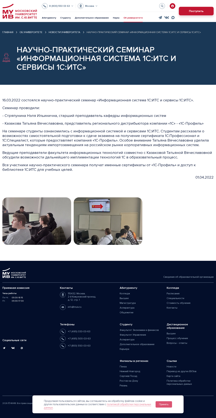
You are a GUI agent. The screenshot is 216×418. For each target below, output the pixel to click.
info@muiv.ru (74, 307)
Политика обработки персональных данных (179, 382)
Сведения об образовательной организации (188, 277)
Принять (164, 404)
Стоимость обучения (178, 303)
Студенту (65, 18)
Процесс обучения (177, 338)
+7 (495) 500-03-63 (79, 338)
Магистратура (128, 303)
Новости (171, 366)
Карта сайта (173, 376)
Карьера (124, 349)
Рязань (123, 385)
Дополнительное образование (92, 18)
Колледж (125, 293)
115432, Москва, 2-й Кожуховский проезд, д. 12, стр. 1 (82, 296)
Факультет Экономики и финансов (139, 330)
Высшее (124, 298)
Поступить (196, 11)
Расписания (173, 293)
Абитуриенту (49, 18)
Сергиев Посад (128, 376)
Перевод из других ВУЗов (181, 371)
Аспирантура (127, 307)
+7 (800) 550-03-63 (79, 345)
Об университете (133, 18)
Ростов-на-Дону (129, 380)
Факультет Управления (133, 334)
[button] (57, 6)
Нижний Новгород (130, 371)
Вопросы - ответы (177, 343)
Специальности (175, 298)
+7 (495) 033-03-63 (79, 331)
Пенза (123, 366)
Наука (116, 18)
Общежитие (126, 312)
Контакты (172, 307)
